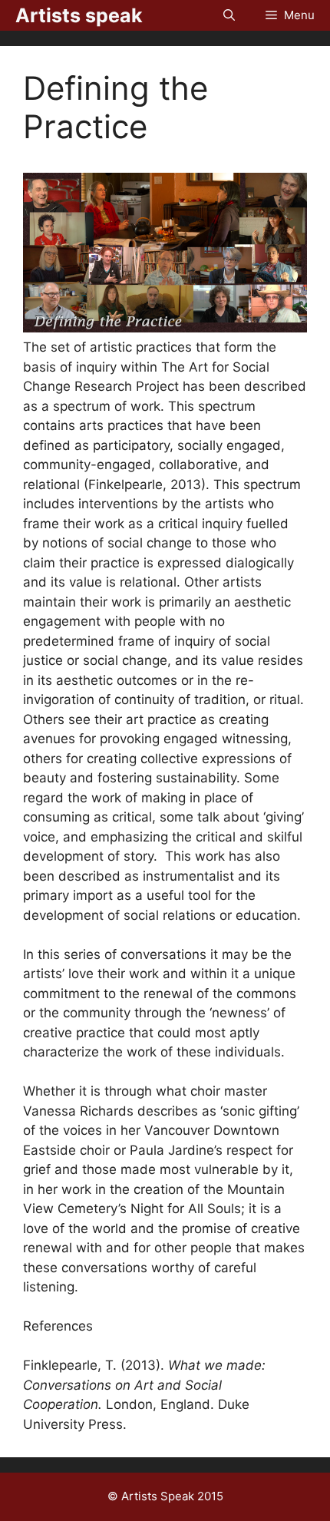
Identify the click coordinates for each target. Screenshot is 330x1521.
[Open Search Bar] (229, 15)
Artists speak (79, 15)
